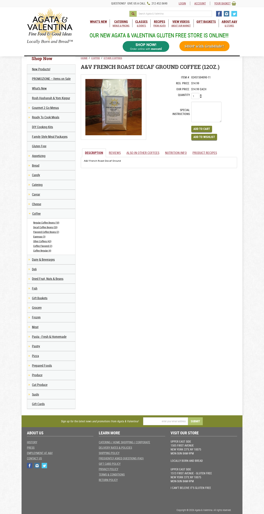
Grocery (37, 307)
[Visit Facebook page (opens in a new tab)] (219, 14)
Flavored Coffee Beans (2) (46, 232)
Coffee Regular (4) (42, 250)
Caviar (36, 194)
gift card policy (110, 464)
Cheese (36, 204)
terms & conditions (112, 475)
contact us (34, 458)
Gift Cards (38, 404)
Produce (37, 375)
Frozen (36, 317)
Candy (36, 175)
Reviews (115, 153)
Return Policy (108, 480)
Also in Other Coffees (142, 153)
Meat (35, 327)
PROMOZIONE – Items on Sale (51, 78)
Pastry (36, 346)
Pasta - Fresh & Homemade (49, 336)
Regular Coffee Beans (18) (46, 222)
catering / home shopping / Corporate (124, 442)
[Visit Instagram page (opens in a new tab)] (226, 14)
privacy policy (108, 469)
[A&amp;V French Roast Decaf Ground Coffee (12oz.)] (113, 107)
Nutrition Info (176, 153)
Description (94, 153)
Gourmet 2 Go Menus (45, 107)
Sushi (35, 394)
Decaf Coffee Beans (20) (45, 227)
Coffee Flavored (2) (42, 246)
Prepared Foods (42, 365)
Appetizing (38, 156)
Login (182, 3)
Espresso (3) (39, 236)
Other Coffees (113, 58)
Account (200, 3)
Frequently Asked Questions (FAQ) (121, 458)
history (32, 442)
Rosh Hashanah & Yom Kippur (51, 98)
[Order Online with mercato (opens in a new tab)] (146, 46)
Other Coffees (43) (42, 241)
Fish (34, 288)
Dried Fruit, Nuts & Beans (47, 278)
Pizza (35, 356)
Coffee (36, 213)
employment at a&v (40, 453)
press (30, 448)
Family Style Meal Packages (50, 136)
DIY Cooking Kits (42, 127)
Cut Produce (39, 384)
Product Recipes (205, 153)
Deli (34, 269)
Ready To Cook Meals (45, 117)
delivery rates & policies (115, 448)
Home (84, 58)
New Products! (41, 69)
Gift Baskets (39, 298)
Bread (35, 165)
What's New (39, 88)
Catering (37, 184)
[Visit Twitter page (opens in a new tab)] (234, 14)
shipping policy (109, 453)
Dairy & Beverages (43, 259)
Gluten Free (39, 146)
